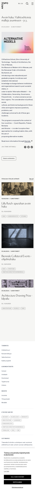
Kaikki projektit (6, 361)
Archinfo (4, 395)
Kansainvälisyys (6, 354)
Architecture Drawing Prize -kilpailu (17, 297)
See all (31, 179)
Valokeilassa (15, 417)
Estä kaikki (17, 482)
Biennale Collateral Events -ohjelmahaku (17, 258)
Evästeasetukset (17, 487)
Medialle (4, 402)
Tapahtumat (5, 382)
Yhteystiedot (6, 399)
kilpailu (16, 308)
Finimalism (5, 430)
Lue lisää (6, 471)
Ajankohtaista (7, 366)
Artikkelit (4, 374)
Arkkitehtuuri (6, 350)
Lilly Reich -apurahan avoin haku (16, 205)
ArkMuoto (24, 417)
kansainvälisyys (13, 216)
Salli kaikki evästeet (17, 477)
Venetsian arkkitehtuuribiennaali (13, 272)
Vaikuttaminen (6, 357)
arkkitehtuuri (6, 308)
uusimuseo (17, 420)
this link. (27, 141)
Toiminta (5, 346)
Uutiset (4, 371)
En (22, 3)
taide (23, 308)
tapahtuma (11, 269)
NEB (18, 430)
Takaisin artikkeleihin (9, 158)
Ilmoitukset (16, 27)
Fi (19, 3)
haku (4, 216)
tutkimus (23, 216)
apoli (13, 430)
